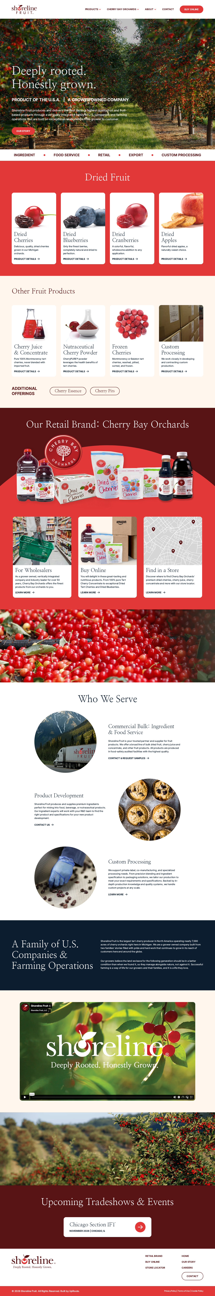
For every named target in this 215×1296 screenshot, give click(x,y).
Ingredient (24, 155)
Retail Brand (153, 1256)
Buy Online (191, 9)
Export (136, 155)
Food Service (67, 155)
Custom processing (181, 155)
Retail (104, 155)
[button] (93, 9)
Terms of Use (184, 1291)
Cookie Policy (197, 1291)
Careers (187, 1267)
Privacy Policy (170, 1291)
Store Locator (155, 1267)
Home (185, 1256)
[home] (24, 9)
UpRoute (74, 1291)
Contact (168, 9)
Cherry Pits (105, 391)
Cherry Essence (68, 391)
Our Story (23, 131)
